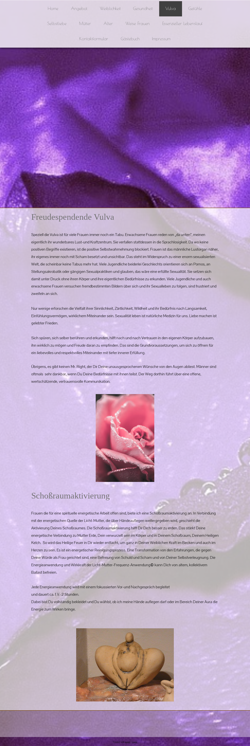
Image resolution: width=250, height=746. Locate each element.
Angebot (79, 8)
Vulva (170, 8)
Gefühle (195, 8)
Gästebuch (130, 38)
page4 (127, 742)
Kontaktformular (93, 38)
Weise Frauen (137, 23)
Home (53, 8)
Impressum (161, 38)
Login (134, 742)
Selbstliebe (57, 23)
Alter (108, 23)
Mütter (85, 23)
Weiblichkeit (110, 8)
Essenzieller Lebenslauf (182, 23)
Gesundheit (143, 8)
